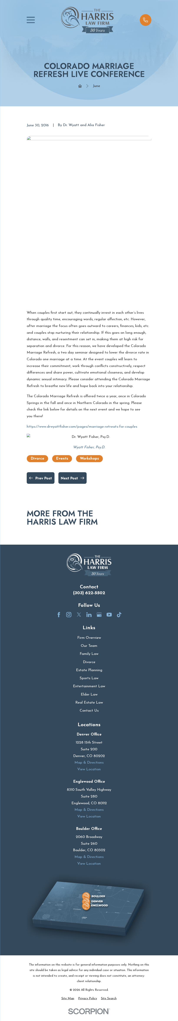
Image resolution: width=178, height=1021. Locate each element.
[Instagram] (68, 614)
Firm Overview (89, 638)
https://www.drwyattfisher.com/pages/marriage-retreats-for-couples (82, 427)
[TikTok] (119, 614)
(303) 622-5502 (89, 593)
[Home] (87, 20)
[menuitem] (67, 998)
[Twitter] (79, 614)
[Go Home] (80, 86)
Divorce (37, 458)
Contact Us (89, 710)
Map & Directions (89, 762)
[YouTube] (109, 614)
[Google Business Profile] (99, 614)
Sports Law (89, 678)
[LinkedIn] (89, 614)
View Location (89, 769)
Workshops (89, 458)
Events (62, 458)
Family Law (89, 654)
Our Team (89, 646)
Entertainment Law (89, 686)
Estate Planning (89, 670)
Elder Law (89, 694)
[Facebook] (58, 614)
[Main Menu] (31, 20)
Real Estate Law (89, 702)
